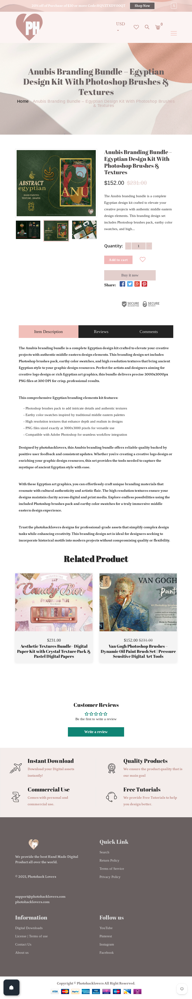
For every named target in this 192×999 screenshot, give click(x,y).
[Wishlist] (143, 260)
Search (104, 852)
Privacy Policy (110, 877)
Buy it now (130, 275)
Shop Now (142, 6)
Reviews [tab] (101, 331)
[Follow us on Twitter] (130, 284)
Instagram (107, 944)
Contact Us (23, 944)
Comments (149, 331)
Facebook (107, 952)
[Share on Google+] (137, 284)
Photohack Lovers (42, 877)
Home (23, 101)
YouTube (106, 928)
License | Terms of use (31, 936)
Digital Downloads (29, 928)
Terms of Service (112, 868)
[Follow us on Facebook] (122, 284)
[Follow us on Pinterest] (144, 284)
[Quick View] (66, 609)
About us (22, 952)
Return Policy (109, 860)
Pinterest (106, 936)
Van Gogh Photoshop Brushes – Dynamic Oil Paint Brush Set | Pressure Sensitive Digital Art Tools (138, 651)
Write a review (96, 732)
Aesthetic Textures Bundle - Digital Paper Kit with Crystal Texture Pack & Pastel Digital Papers (54, 651)
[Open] (11, 987)
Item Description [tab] (48, 331)
